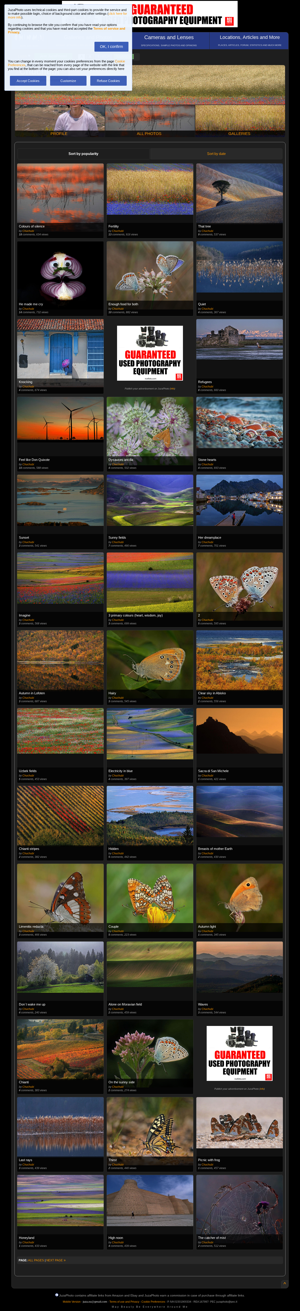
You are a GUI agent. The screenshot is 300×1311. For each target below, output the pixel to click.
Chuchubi (28, 231)
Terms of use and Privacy (124, 1301)
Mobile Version (72, 1301)
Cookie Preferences (153, 1301)
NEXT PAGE (56, 1260)
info (172, 388)
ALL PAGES (36, 1260)
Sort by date (216, 154)
